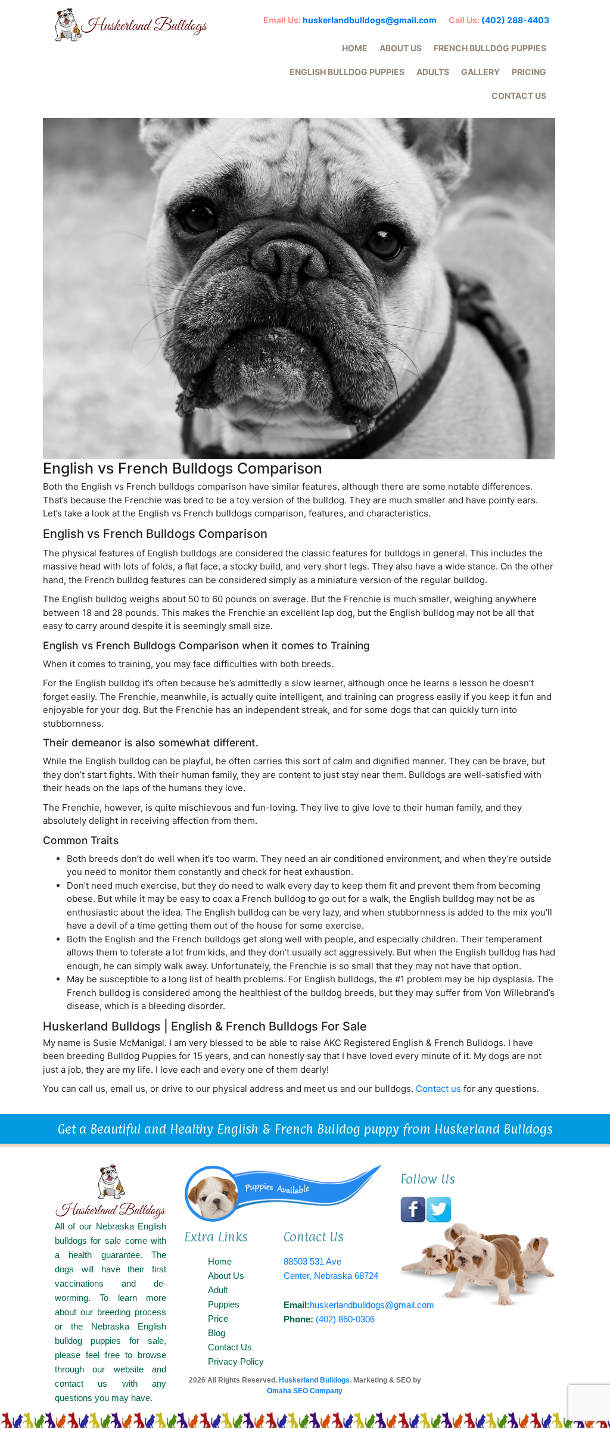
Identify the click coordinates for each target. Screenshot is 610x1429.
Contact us (438, 1088)
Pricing (529, 72)
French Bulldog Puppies (490, 48)
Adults (432, 72)
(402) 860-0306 (345, 1319)
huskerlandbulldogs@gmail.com (370, 20)
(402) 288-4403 (515, 20)
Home (355, 48)
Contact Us (518, 96)
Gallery (480, 72)
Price (218, 1318)
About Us (400, 48)
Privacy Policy (236, 1361)
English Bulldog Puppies (347, 72)
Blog (216, 1333)
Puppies (223, 1304)
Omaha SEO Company (305, 1391)
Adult (218, 1290)
